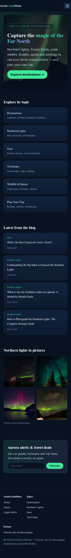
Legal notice (10, 512)
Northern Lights (35, 507)
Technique (32, 517)
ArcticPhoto (10, 6)
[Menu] (67, 6)
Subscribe (55, 466)
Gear (29, 512)
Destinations (33, 502)
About (7, 507)
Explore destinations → (27, 74)
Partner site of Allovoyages (18, 532)
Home (7, 502)
